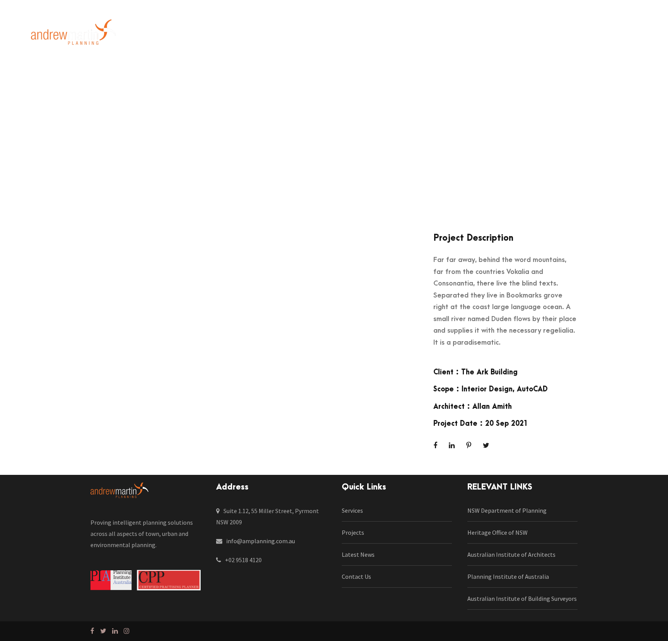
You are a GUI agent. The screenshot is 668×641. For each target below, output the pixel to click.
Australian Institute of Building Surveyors (522, 598)
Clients (300, 34)
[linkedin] (602, 35)
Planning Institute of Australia (508, 576)
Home (148, 34)
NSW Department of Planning (507, 510)
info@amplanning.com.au (260, 541)
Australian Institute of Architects (511, 554)
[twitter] (618, 35)
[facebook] (588, 35)
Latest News (343, 34)
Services (225, 34)
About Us (184, 34)
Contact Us (393, 34)
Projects (263, 34)
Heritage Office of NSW (497, 532)
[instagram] (634, 35)
